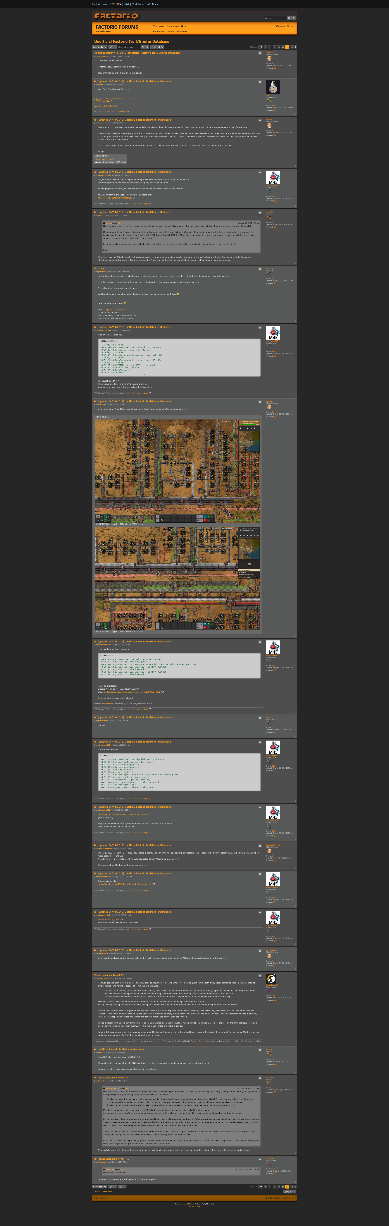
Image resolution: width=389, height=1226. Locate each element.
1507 (274, 105)
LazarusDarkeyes (273, 845)
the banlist (99, 268)
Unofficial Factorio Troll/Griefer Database (131, 41)
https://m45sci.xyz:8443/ (109, 919)
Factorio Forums (117, 27)
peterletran (270, 717)
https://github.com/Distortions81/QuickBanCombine (122, 814)
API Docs (152, 4)
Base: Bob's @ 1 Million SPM (105, 106)
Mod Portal (138, 4)
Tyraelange (270, 52)
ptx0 (268, 95)
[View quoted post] (119, 223)
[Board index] (118, 16)
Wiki (126, 4)
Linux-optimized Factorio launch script (113, 111)
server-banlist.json (103, 159)
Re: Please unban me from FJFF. (111, 1077)
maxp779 (270, 212)
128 (273, 196)
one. (132, 1041)
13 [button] (292, 47)
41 (273, 1059)
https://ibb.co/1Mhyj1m (116, 309)
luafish (269, 119)
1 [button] (269, 47)
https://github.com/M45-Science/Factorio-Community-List (125, 884)
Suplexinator (271, 950)
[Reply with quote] (260, 53)
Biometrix (270, 1077)
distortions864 (272, 186)
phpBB (186, 1204)
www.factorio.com (104, 31)
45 (273, 222)
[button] (260, 47)
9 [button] (274, 47)
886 (273, 1169)
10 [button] (278, 47)
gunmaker (270, 268)
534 (273, 995)
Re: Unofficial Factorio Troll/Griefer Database (118, 1049)
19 (273, 279)
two (172, 1041)
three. (201, 1041)
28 (273, 1088)
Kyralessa (270, 1158)
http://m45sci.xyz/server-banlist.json (115, 198)
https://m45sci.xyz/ (141, 204)
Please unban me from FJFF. (108, 975)
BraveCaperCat (272, 985)
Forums (115, 4)
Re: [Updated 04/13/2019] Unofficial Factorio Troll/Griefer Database (136, 52)
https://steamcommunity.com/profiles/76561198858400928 (133, 692)
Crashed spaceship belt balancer (118, 99)
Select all (111, 341)
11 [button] (283, 47)
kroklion (269, 401)
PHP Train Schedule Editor (104, 101)
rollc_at (269, 1049)
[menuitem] (172, 26)
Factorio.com (99, 4)
